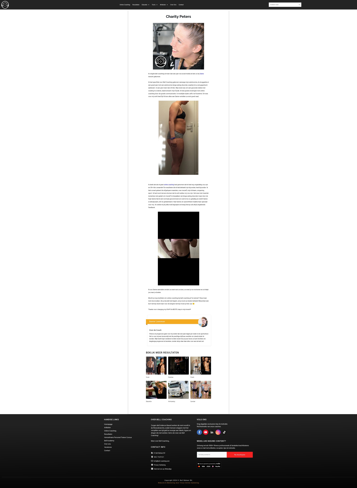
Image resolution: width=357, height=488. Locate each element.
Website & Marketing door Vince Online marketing (178, 483)
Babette (149, 401)
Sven (147, 377)
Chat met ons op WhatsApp (163, 469)
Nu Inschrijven (239, 455)
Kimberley (171, 401)
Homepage (108, 424)
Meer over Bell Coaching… (160, 441)
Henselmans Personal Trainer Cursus (118, 437)
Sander (192, 401)
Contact (107, 450)
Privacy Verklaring (160, 465)
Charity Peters (178, 16)
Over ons (107, 444)
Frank (192, 377)
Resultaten (108, 434)
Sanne (202, 74)
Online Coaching (110, 431)
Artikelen (107, 427)
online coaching (169, 185)
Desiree (170, 377)
